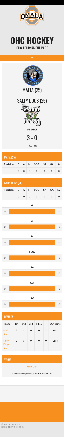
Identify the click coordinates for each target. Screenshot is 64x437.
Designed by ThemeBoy (12, 427)
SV (58, 164)
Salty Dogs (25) (6, 344)
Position (9, 164)
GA (52, 164)
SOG (36, 164)
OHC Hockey (32, 40)
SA (44, 164)
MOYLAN (32, 366)
